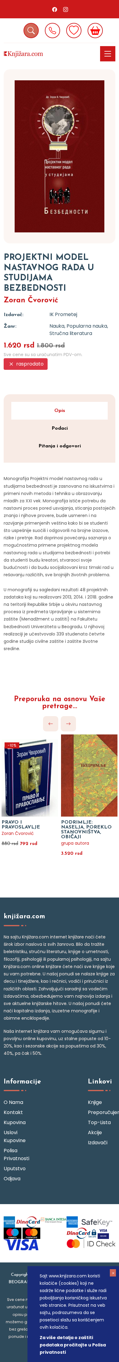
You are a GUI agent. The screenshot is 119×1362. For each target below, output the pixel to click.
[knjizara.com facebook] (54, 9)
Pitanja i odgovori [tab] (59, 446)
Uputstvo (15, 1168)
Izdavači (97, 1142)
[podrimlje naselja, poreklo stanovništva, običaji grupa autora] (89, 772)
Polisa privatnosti (16, 1154)
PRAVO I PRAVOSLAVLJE (21, 825)
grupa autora (75, 843)
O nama (13, 1102)
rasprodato (29, 363)
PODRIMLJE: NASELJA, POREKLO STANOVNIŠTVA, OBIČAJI (86, 829)
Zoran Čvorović (31, 300)
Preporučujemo (101, 1112)
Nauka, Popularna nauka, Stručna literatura (78, 329)
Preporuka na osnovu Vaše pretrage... (59, 703)
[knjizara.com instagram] (65, 9)
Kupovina (15, 1122)
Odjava (12, 1178)
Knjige (95, 1102)
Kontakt (13, 1112)
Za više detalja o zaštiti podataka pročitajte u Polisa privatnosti (73, 1345)
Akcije (95, 1132)
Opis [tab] (59, 410)
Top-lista (99, 1122)
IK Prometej (63, 314)
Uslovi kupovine (15, 1136)
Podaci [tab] (60, 428)
